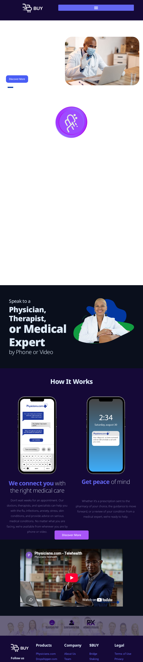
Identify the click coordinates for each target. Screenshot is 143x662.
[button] (96, 8)
